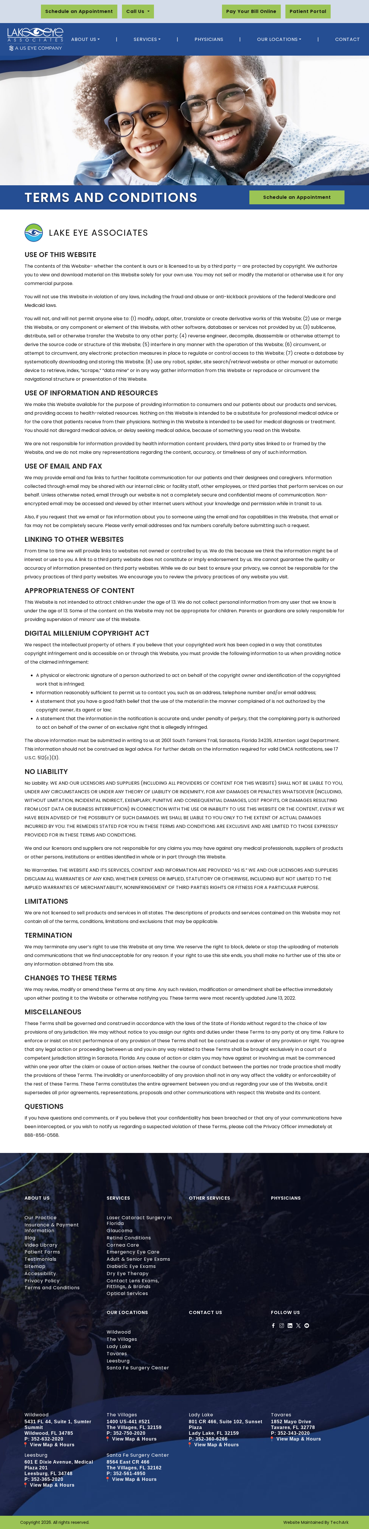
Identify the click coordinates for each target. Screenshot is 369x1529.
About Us (83, 39)
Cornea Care (123, 1245)
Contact (347, 39)
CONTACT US (205, 1312)
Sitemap (35, 1266)
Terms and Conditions (52, 1287)
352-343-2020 (294, 1433)
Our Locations (277, 39)
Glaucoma (120, 1230)
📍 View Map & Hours (48, 1444)
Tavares (117, 1353)
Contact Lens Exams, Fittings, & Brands (133, 1283)
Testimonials (41, 1259)
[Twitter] (298, 1325)
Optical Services (127, 1293)
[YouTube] (306, 1325)
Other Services (209, 1198)
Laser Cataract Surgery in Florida (139, 1220)
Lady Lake (119, 1346)
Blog (30, 1237)
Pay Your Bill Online (251, 11)
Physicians (209, 39)
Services (145, 39)
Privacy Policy (42, 1280)
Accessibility (40, 1273)
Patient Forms (42, 1252)
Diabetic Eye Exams (131, 1266)
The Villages (122, 1339)
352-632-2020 (47, 1438)
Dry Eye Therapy (128, 1273)
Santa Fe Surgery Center (138, 1367)
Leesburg (118, 1361)
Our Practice (41, 1217)
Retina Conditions (129, 1237)
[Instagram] (281, 1325)
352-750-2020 (129, 1433)
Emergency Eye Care (133, 1252)
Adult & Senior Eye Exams (138, 1259)
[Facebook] (273, 1325)
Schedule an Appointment (79, 11)
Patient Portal (308, 11)
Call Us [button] (136, 11)
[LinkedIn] (290, 1325)
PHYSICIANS (286, 1198)
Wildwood (119, 1332)
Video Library (41, 1245)
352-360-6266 (211, 1438)
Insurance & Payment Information (52, 1228)
